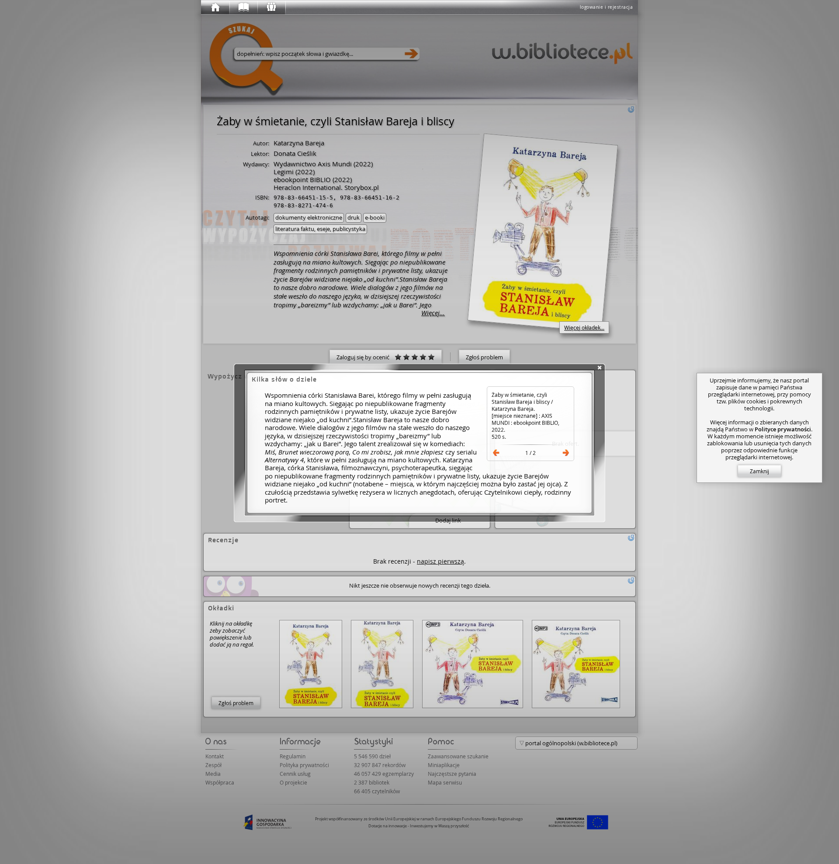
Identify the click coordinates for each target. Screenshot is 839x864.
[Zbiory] (243, 7)
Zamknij (759, 471)
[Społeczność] (271, 7)
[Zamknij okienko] (599, 368)
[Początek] (215, 7)
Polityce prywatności (783, 429)
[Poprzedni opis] (495, 452)
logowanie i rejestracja (606, 7)
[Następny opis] (565, 452)
